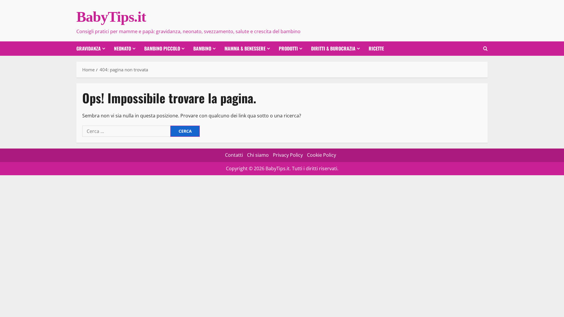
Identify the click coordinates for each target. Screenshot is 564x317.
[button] (485, 48)
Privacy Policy (288, 155)
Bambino (202, 48)
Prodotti (288, 48)
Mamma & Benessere (245, 48)
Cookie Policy (321, 155)
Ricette (376, 48)
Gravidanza (88, 48)
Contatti (234, 155)
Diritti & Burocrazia (333, 48)
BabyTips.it (111, 17)
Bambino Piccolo (162, 48)
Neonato (122, 48)
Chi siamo (258, 155)
